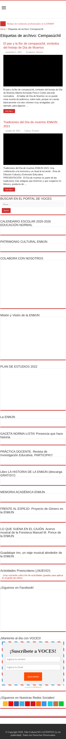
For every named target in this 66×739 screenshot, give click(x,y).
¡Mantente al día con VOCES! (20, 638)
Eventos (35, 131)
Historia (39, 52)
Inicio (3, 29)
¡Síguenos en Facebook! (17, 587)
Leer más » (9, 111)
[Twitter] (21, 703)
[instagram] (44, 703)
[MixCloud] (61, 703)
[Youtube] (33, 703)
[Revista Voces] (33, 9)
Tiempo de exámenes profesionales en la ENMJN (30, 24)
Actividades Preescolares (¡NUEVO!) (25, 570)
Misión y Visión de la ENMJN (19, 315)
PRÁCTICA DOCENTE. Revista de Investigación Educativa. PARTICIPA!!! (26, 453)
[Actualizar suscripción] (65, 35)
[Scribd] (50, 703)
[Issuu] (55, 703)
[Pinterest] (27, 703)
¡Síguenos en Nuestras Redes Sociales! (27, 697)
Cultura (27, 131)
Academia (30, 52)
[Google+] (10, 703)
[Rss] (5, 703)
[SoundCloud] (38, 703)
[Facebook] (16, 703)
